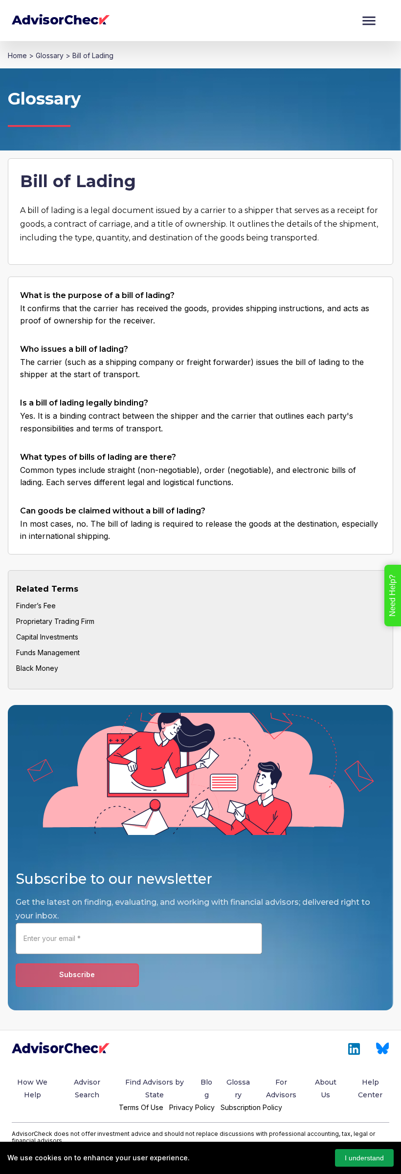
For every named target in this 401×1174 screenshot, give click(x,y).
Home (17, 55)
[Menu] (368, 20)
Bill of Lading (92, 55)
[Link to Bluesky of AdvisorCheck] (382, 1049)
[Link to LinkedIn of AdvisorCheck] (354, 1049)
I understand (364, 1158)
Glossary (50, 55)
